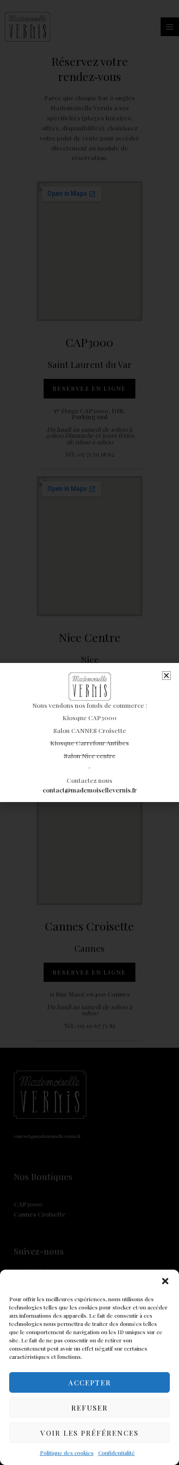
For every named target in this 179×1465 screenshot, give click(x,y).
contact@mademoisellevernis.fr (90, 790)
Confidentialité (116, 1452)
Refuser (89, 1407)
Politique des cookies (67, 1452)
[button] (165, 1281)
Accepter (89, 1382)
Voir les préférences (89, 1433)
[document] (89, 732)
